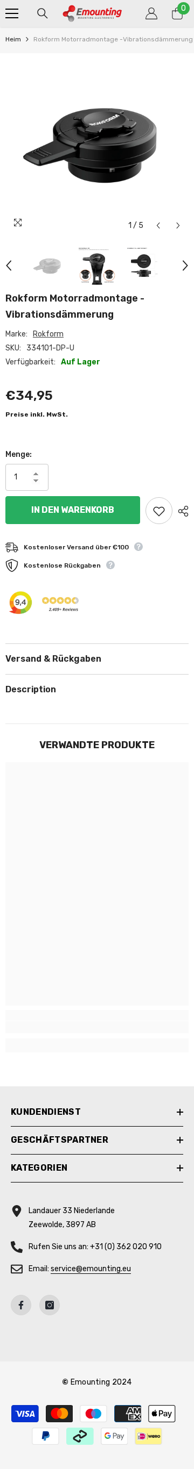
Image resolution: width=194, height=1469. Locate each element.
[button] (158, 225)
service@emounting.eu (91, 1268)
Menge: (18, 454)
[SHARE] (180, 511)
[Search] (42, 13)
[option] (97, 144)
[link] (97, 1027)
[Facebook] (21, 1305)
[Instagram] (49, 1305)
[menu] (11, 13)
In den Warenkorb (72, 510)
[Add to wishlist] (159, 510)
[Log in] (151, 13)
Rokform (48, 334)
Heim (13, 39)
